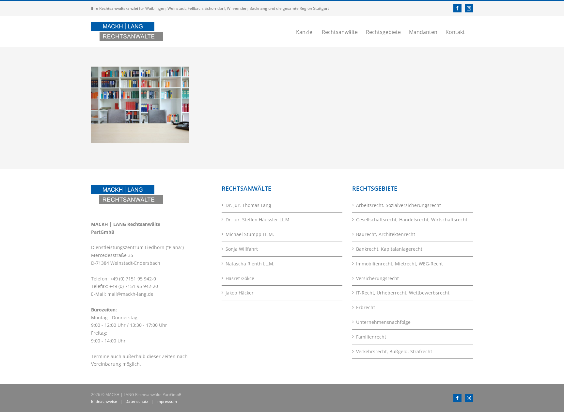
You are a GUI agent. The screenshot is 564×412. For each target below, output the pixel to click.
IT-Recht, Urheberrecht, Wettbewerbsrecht (402, 293)
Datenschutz (136, 401)
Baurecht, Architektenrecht (385, 234)
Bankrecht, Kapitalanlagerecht (389, 249)
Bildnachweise (104, 401)
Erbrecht (365, 307)
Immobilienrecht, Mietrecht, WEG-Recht (399, 264)
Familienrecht (371, 337)
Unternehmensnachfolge (383, 322)
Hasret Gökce (240, 278)
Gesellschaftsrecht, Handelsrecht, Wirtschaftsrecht (411, 219)
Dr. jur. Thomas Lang (248, 205)
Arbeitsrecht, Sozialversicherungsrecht (398, 205)
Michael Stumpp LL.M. (250, 234)
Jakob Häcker (240, 293)
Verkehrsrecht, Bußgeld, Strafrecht (394, 351)
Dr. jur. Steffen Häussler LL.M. (258, 219)
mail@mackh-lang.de (130, 294)
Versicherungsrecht (377, 278)
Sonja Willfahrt (242, 249)
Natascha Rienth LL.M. (250, 264)
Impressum (166, 401)
